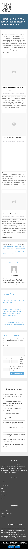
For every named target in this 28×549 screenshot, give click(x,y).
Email (13, 359)
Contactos (3, 516)
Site (4, 367)
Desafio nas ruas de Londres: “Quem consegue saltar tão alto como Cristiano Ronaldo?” (13, 396)
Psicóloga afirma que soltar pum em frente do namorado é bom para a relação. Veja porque (8, 250)
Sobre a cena (4, 510)
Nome (5, 359)
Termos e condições (11, 538)
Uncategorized (4, 495)
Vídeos (2, 498)
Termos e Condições (6, 513)
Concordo (11, 547)
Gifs (2, 488)
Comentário (6, 346)
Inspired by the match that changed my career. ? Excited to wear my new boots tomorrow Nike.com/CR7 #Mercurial (14, 89)
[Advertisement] (14, 157)
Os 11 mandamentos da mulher (11, 413)
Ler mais (17, 547)
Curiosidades (4, 485)
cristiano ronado (7, 237)
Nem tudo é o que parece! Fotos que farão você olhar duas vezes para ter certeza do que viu (12, 403)
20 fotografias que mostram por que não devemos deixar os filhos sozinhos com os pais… (13, 429)
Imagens (3, 491)
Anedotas (3, 482)
